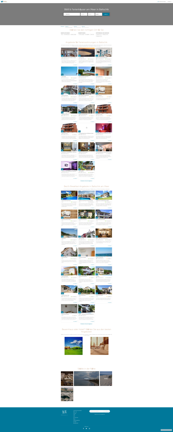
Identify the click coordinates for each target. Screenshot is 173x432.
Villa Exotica (64, 238)
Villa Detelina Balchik (65, 114)
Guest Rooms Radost (82, 257)
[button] (83, 428)
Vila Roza (97, 276)
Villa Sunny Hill (81, 238)
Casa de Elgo (64, 76)
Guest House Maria (65, 276)
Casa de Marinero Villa (65, 295)
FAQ (74, 416)
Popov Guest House (82, 295)
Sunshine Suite (81, 57)
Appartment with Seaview (83, 152)
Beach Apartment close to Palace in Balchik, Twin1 (70, 57)
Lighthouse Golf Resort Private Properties (86, 200)
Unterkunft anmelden (77, 410)
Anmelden (107, 411)
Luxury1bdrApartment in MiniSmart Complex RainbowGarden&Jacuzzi (108, 133)
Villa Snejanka (81, 171)
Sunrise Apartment (99, 76)
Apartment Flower (65, 133)
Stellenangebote (76, 420)
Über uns (75, 411)
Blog (74, 418)
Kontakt (74, 421)
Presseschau (75, 417)
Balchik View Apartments (83, 114)
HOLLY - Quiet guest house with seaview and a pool (87, 314)
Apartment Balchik (65, 95)
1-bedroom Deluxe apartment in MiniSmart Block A (70, 171)
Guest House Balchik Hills (100, 219)
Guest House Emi (64, 257)
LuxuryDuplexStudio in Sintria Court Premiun (103, 152)
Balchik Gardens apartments (83, 76)
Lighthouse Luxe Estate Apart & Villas (102, 200)
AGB (74, 414)
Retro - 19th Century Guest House (102, 238)
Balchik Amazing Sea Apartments (101, 57)
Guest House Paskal (99, 295)
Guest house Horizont (65, 314)
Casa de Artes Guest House (66, 200)
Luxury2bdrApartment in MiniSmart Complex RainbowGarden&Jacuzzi (91, 133)
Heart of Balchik (99, 95)
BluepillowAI (75, 423)
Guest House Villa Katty (83, 276)
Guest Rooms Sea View (83, 219)
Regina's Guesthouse (99, 257)
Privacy (74, 413)
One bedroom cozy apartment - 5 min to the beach (70, 152)
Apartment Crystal (99, 114)
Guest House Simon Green (66, 219)
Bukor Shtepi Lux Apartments (84, 95)
